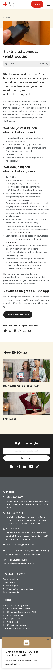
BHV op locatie (10, 621)
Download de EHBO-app (17, 314)
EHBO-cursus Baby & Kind (16, 605)
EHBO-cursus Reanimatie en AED (19, 612)
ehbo (8, 18)
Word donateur (10, 579)
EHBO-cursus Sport (13, 615)
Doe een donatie (11, 592)
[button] (48, 4)
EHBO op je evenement (15, 625)
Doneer (37, 4)
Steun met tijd (10, 582)
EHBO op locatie (11, 618)
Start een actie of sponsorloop (18, 589)
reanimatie (11, 242)
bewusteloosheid (21, 232)
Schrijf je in (26, 458)
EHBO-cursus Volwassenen (17, 608)
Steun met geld (10, 585)
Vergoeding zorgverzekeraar (16, 628)
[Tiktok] (37, 466)
